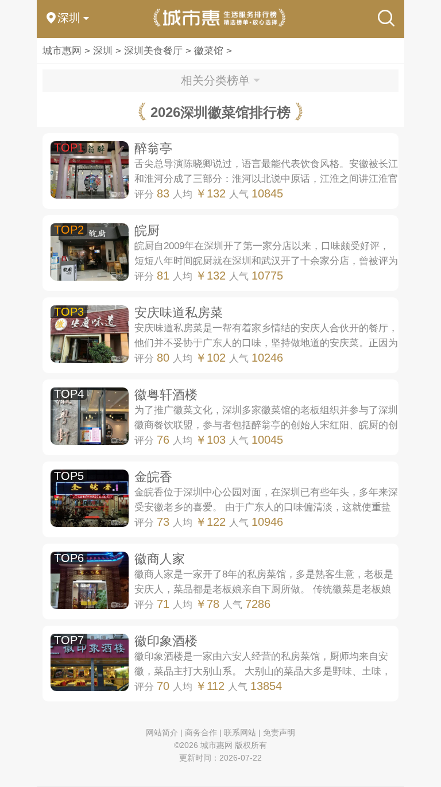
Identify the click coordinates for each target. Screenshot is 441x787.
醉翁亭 (153, 148)
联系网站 (240, 732)
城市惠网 (62, 50)
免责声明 (279, 732)
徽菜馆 (208, 50)
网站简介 (162, 732)
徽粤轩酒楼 (166, 394)
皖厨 (147, 230)
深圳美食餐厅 (153, 50)
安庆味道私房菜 (178, 312)
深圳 (103, 50)
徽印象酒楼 (166, 641)
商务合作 (201, 732)
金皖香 (153, 477)
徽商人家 (159, 559)
